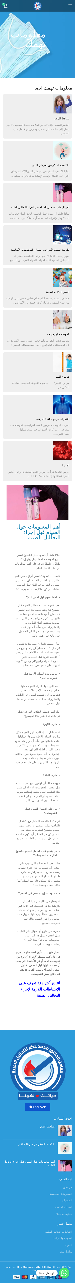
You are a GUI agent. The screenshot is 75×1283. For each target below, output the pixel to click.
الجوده (68, 1245)
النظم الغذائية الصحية (57, 291)
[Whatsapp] (64, 1273)
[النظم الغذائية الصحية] (62, 277)
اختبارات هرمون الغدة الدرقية (52, 418)
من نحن (67, 1187)
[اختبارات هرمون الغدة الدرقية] (62, 404)
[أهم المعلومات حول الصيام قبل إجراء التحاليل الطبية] (62, 192)
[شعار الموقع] (37, 5)
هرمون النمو (62, 376)
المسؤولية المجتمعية (60, 1193)
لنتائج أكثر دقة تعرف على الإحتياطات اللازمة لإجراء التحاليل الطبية (39, 989)
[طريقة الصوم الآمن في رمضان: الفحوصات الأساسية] (62, 235)
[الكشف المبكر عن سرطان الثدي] (62, 150)
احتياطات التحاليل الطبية (58, 1231)
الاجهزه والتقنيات (62, 1238)
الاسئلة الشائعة (63, 1207)
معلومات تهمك (64, 1213)
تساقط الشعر (61, 118)
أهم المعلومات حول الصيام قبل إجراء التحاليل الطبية (40, 207)
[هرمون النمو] (62, 362)
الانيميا (65, 465)
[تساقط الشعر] (62, 103)
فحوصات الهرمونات (58, 334)
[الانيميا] (62, 450)
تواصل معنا (66, 1251)
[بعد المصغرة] (65, 1130)
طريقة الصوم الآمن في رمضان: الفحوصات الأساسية (40, 249)
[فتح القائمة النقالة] (70, 6)
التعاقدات (67, 1200)
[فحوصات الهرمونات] (62, 319)
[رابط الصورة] (37, 1070)
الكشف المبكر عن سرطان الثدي (50, 165)
